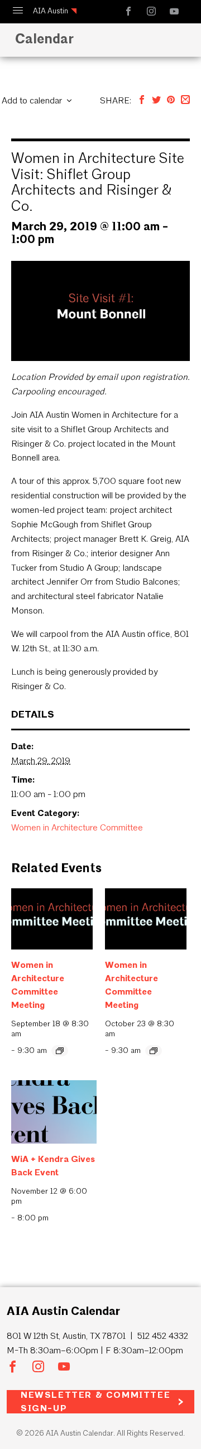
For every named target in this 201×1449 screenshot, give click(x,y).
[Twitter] (156, 100)
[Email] (185, 100)
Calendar (44, 39)
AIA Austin (50, 11)
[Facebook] (141, 100)
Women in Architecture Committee (77, 827)
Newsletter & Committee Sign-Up (95, 1401)
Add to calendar (32, 100)
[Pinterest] (170, 100)
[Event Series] (60, 1050)
